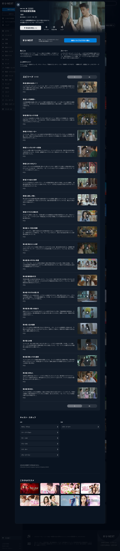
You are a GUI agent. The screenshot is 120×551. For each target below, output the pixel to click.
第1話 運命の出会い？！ (30, 83)
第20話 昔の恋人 (28, 389)
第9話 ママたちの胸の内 (30, 212)
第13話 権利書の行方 (29, 276)
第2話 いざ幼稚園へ (29, 99)
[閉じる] (18, 4)
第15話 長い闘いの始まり (31, 308)
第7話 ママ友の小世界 (30, 180)
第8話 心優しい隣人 (29, 196)
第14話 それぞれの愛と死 (31, 292)
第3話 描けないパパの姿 (30, 115)
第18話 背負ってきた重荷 (31, 357)
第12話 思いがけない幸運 (31, 260)
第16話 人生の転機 (29, 325)
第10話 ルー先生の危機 (30, 228)
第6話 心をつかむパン (30, 164)
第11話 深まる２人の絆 (30, 244)
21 (89, 77)
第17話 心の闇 (27, 341)
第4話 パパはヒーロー (30, 131)
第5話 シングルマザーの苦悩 (32, 147)
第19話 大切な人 (28, 373)
